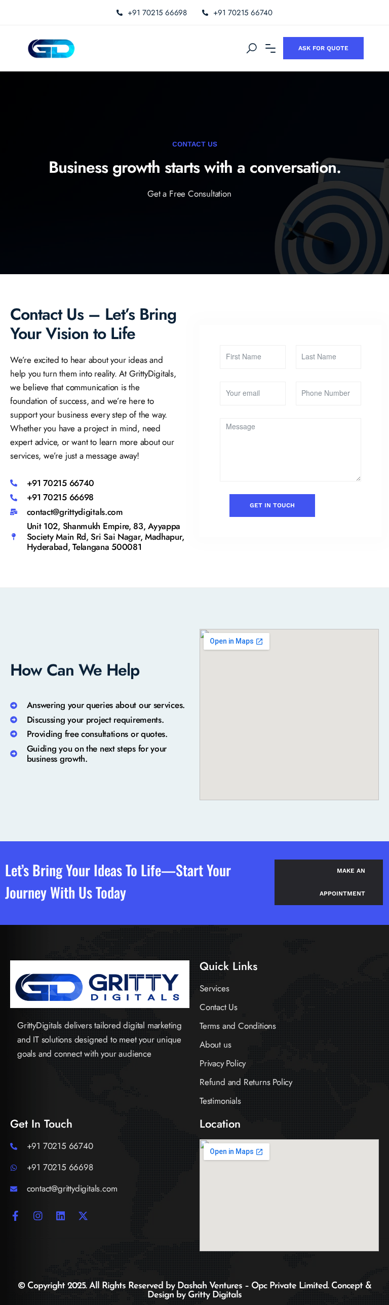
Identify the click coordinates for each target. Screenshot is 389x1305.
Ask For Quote (323, 48)
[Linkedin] (61, 1216)
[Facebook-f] (15, 1216)
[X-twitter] (83, 1216)
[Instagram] (38, 1216)
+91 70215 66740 (243, 12)
